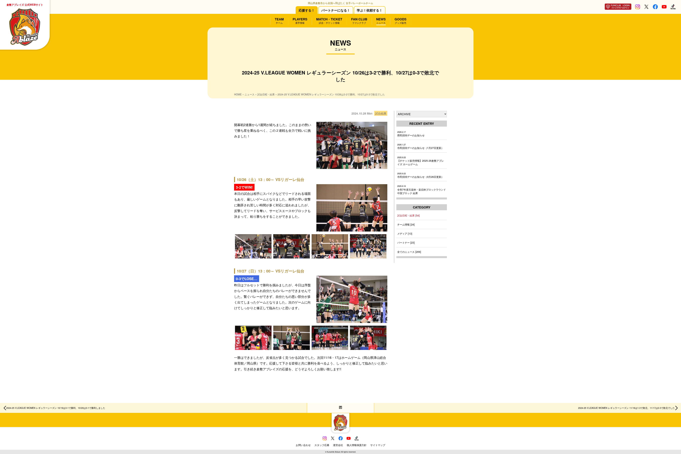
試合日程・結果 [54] (408, 215)
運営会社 (338, 445)
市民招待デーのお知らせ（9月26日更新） (420, 175)
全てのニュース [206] (409, 252)
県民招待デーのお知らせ (411, 133)
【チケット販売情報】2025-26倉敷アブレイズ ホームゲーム (420, 161)
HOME (238, 94)
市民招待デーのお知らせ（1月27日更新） (420, 146)
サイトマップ (377, 445)
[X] (646, 8)
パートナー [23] (406, 242)
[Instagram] (637, 8)
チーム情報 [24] (406, 224)
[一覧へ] (340, 408)
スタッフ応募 (321, 445)
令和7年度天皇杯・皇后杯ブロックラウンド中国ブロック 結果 (421, 190)
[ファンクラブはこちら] (618, 8)
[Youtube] (664, 8)
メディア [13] (404, 233)
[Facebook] (655, 8)
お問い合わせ (303, 445)
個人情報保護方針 (357, 445)
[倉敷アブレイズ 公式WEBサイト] (340, 422)
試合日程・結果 (266, 94)
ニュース (249, 94)
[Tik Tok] (673, 8)
